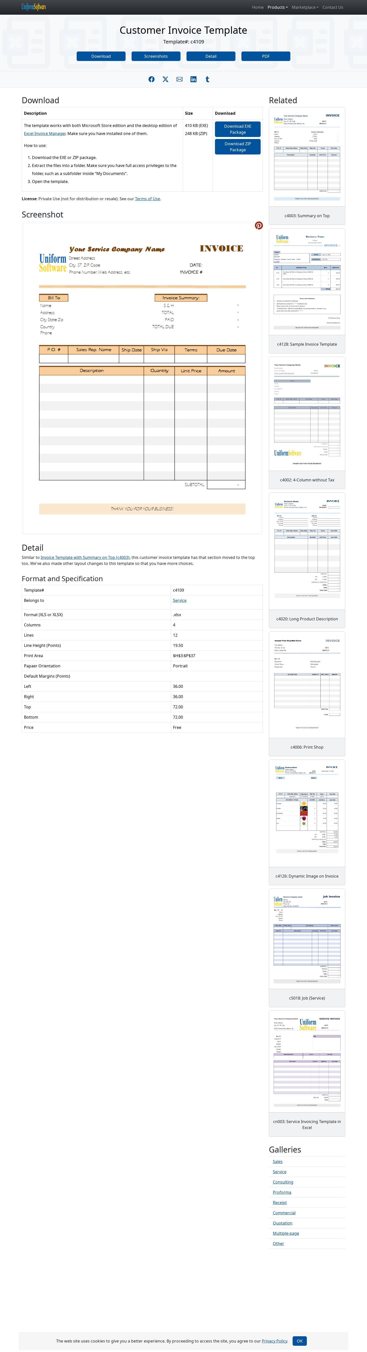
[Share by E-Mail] (180, 79)
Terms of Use (147, 198)
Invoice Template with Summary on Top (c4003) (85, 557)
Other (278, 1243)
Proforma (282, 1192)
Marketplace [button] (304, 7)
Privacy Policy (274, 1341)
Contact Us (333, 7)
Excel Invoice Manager (44, 133)
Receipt (280, 1202)
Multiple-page (286, 1233)
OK (300, 1341)
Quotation (282, 1223)
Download (101, 56)
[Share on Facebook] (152, 79)
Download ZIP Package (238, 146)
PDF (266, 56)
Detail (210, 56)
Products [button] (276, 7)
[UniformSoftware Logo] (38, 7)
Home (258, 7)
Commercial (284, 1213)
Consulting (283, 1182)
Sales (278, 1161)
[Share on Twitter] (166, 79)
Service (179, 600)
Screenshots (156, 56)
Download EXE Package (237, 129)
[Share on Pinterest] (259, 225)
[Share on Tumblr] (207, 79)
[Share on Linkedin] (193, 79)
